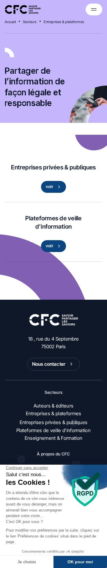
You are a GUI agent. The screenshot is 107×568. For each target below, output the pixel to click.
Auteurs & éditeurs (54, 406)
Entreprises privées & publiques (54, 422)
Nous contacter (48, 364)
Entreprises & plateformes (64, 22)
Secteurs (30, 22)
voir (49, 186)
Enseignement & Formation (54, 438)
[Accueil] (23, 9)
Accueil (10, 22)
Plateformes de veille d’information (53, 430)
